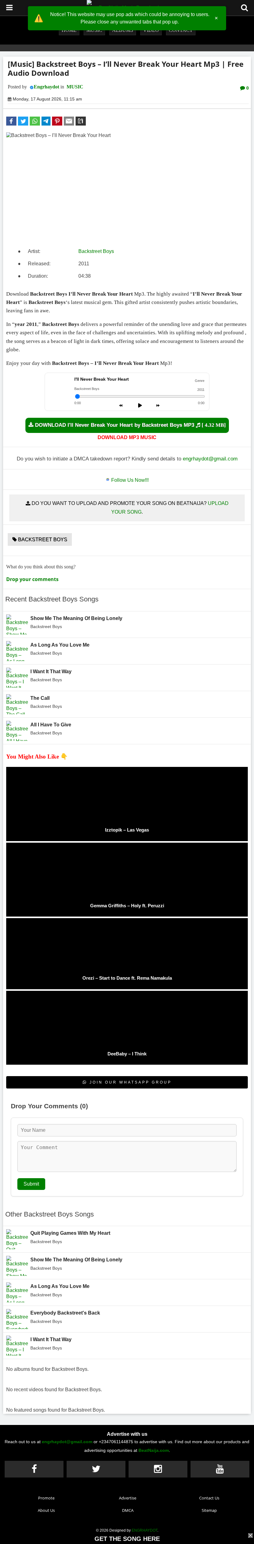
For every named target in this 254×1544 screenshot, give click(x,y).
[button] (11, 121)
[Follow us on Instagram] (158, 1469)
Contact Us (209, 1498)
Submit (31, 1184)
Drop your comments (32, 579)
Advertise (127, 1498)
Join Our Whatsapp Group (129, 1082)
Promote (46, 1498)
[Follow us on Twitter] (96, 1469)
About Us (46, 1510)
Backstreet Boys (96, 251)
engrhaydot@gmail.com (210, 459)
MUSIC (75, 86)
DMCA (128, 1510)
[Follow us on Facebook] (34, 1469)
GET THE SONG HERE (127, 1538)
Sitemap (209, 1510)
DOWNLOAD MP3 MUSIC (127, 437)
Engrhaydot (46, 86)
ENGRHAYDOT (144, 1530)
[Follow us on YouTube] (219, 1469)
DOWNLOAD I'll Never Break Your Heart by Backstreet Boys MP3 (129, 425)
